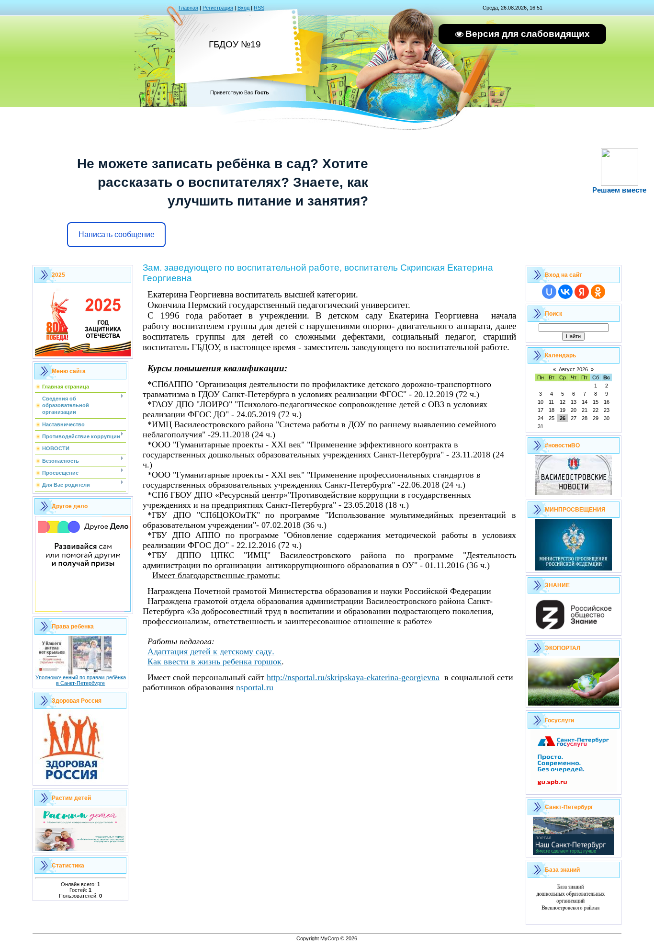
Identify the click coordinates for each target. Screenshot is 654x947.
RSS (259, 8)
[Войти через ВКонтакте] (565, 292)
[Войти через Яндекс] (582, 292)
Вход (243, 8)
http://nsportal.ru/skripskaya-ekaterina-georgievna (353, 677)
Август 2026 (573, 369)
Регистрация (218, 8)
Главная (188, 8)
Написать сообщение (117, 234)
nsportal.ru (254, 687)
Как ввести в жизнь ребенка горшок (214, 661)
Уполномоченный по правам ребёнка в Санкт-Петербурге (80, 680)
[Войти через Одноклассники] (598, 292)
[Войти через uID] (549, 292)
